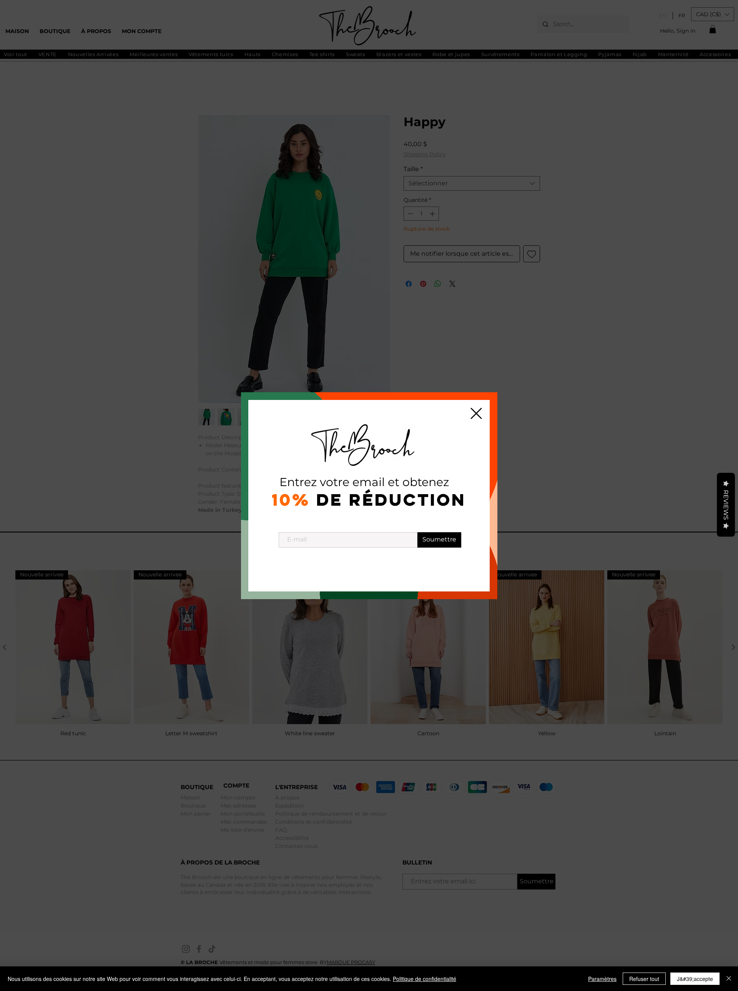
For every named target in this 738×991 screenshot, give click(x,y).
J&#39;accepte (695, 979)
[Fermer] (728, 979)
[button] (476, 413)
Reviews (726, 505)
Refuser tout (644, 979)
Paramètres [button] (602, 979)
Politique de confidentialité (424, 979)
